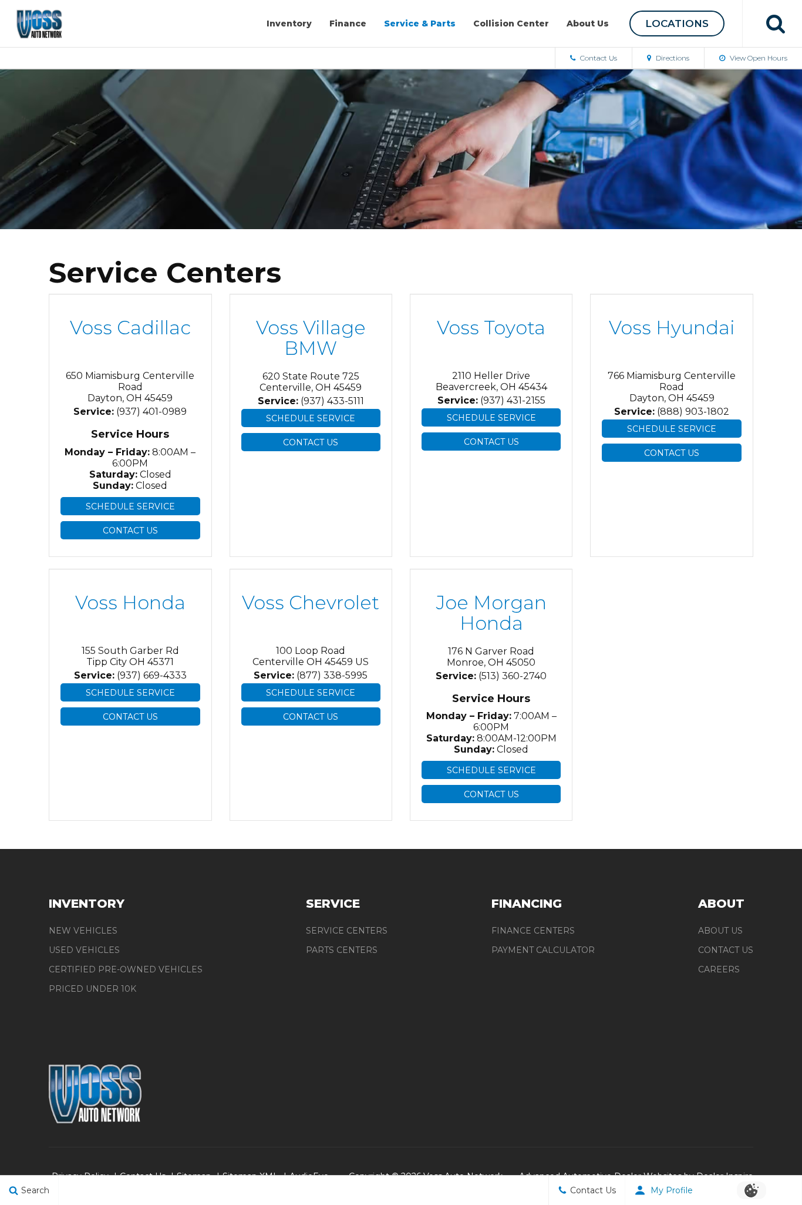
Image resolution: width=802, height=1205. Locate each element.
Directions (671, 57)
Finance (347, 23)
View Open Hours (757, 57)
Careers (719, 969)
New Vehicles (83, 930)
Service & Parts (420, 23)
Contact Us (597, 57)
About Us (588, 23)
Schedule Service (130, 506)
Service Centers (346, 930)
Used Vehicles (84, 950)
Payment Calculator (543, 950)
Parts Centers (342, 950)
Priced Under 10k (92, 989)
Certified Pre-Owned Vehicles (126, 969)
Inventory (289, 23)
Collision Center (511, 23)
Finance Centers (533, 930)
